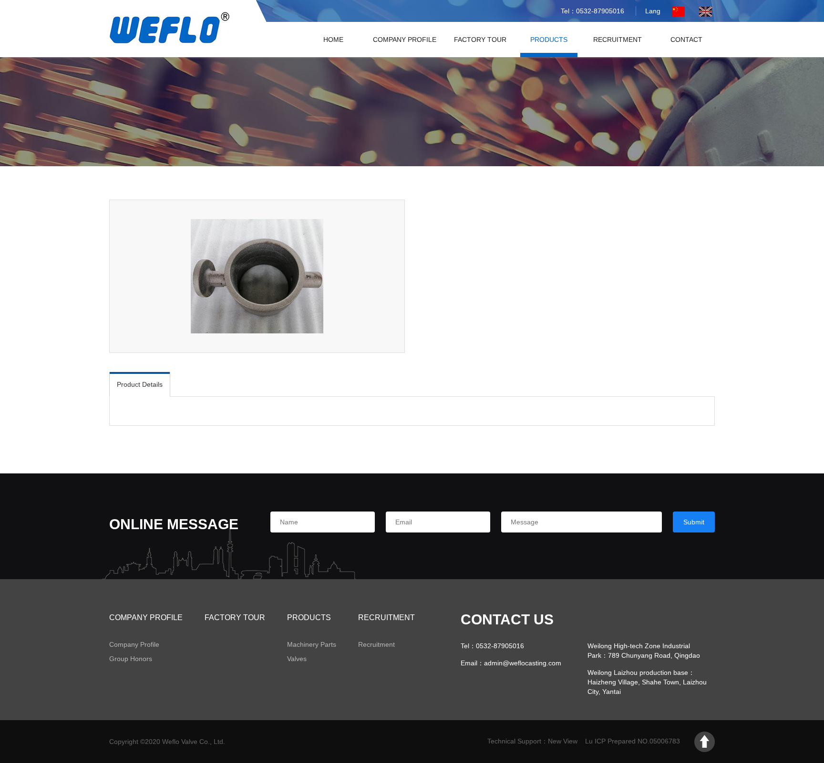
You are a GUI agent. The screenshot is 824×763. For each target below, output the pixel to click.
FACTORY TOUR (480, 39)
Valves (297, 659)
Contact (686, 39)
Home (333, 39)
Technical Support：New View (532, 741)
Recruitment (617, 39)
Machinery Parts (311, 644)
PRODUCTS (548, 39)
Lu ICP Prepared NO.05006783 (633, 741)
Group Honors (130, 659)
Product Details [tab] (140, 384)
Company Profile (404, 39)
